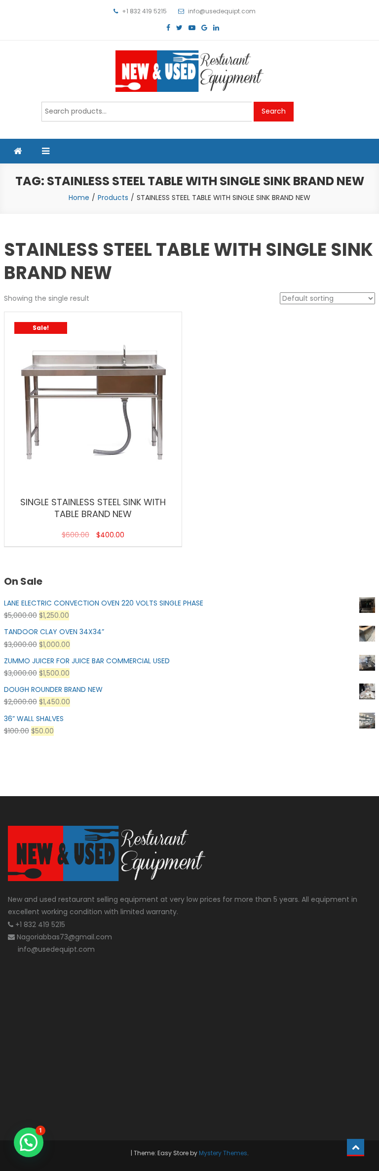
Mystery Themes (223, 1153)
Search (274, 111)
